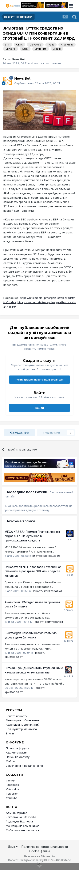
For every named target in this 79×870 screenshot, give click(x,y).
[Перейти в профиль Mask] (68, 669)
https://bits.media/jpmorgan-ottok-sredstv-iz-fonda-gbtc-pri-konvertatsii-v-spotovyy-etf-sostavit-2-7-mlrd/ (39, 302)
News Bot (18, 59)
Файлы (10, 761)
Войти (39, 407)
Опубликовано (37, 83)
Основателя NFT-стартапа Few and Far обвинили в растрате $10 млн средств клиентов (33, 571)
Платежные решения (46, 555)
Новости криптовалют (46, 63)
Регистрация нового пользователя (39, 379)
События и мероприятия (22, 830)
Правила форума (17, 748)
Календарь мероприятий (23, 724)
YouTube (11, 798)
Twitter (10, 780)
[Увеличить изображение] (39, 109)
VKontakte (12, 789)
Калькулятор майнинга (21, 729)
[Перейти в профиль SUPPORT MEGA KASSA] (70, 533)
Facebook (12, 784)
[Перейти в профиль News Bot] (7, 81)
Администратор (16, 812)
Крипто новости (16, 716)
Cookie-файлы (39, 851)
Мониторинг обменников (23, 720)
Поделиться (20, 432)
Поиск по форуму (17, 757)
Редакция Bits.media (19, 821)
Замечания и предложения (24, 765)
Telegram (12, 793)
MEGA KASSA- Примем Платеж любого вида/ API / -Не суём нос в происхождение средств (32, 536)
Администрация (16, 752)
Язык (12, 846)
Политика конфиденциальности (44, 846)
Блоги (10, 733)
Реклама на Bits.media (21, 817)
